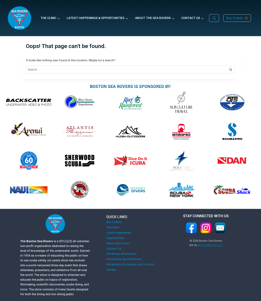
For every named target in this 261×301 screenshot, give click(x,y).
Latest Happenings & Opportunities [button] (95, 18)
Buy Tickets (114, 222)
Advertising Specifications (123, 259)
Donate (111, 269)
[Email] (220, 228)
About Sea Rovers (118, 243)
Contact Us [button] (190, 18)
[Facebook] (191, 228)
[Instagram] (206, 228)
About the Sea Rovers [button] (153, 18)
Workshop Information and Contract (130, 264)
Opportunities (115, 238)
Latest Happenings (118, 232)
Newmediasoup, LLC (210, 245)
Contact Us (113, 248)
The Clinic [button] (48, 18)
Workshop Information (121, 253)
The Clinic (112, 227)
